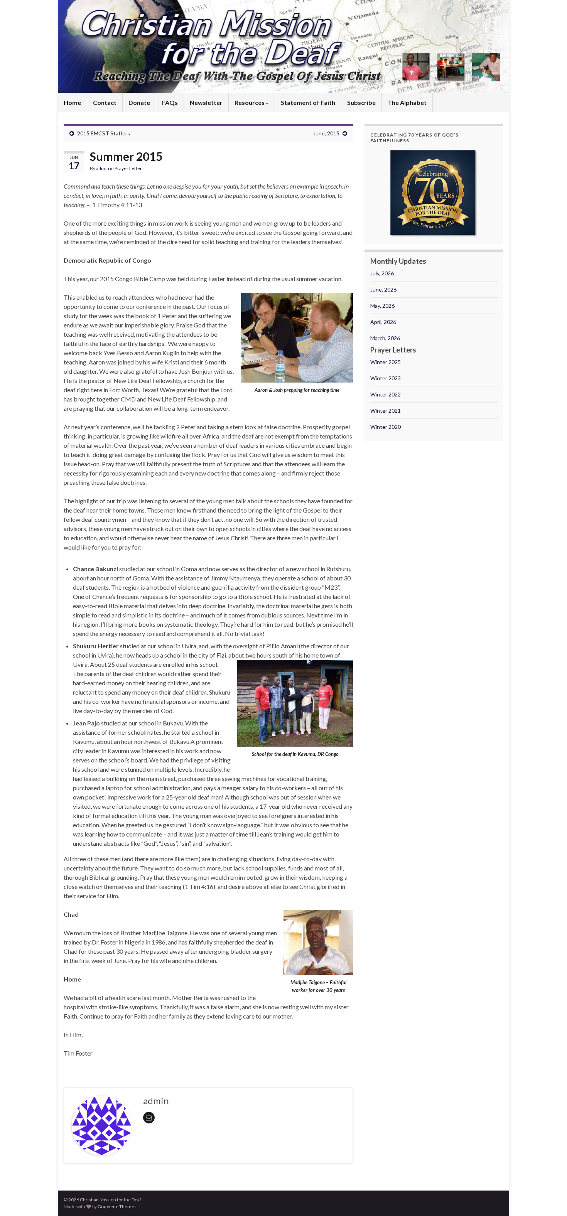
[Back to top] (549, 1198)
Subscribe (361, 102)
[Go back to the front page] (283, 46)
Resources (250, 102)
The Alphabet (407, 102)
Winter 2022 (385, 394)
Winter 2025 (385, 362)
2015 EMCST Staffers (103, 133)
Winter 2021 (385, 410)
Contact (104, 102)
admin (102, 168)
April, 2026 (383, 322)
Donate (139, 102)
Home (72, 102)
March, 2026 (385, 338)
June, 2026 (383, 289)
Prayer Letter (128, 168)
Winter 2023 (385, 378)
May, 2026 (382, 305)
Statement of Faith (308, 102)
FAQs (170, 102)
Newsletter (206, 102)
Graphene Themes (117, 1206)
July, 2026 (382, 273)
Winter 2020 (385, 426)
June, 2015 (326, 133)
